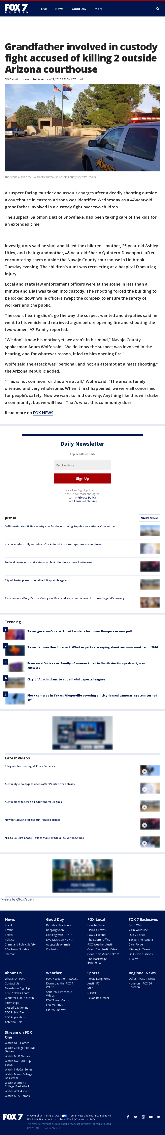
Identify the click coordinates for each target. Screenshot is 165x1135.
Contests (52, 949)
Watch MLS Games (17, 1096)
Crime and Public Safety (20, 944)
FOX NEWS (43, 412)
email (158, 1117)
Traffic (9, 930)
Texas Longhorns (98, 978)
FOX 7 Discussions (141, 954)
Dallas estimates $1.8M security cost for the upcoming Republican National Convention (60, 526)
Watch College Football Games (20, 1049)
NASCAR (92, 993)
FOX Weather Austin (100, 944)
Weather (54, 972)
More (98, 9)
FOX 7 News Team (17, 993)
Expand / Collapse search (157, 9)
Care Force (136, 944)
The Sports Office (98, 939)
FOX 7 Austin (12, 79)
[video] (150, 770)
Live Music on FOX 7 (59, 939)
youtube (151, 1117)
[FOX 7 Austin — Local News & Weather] (18, 8)
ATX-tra (133, 959)
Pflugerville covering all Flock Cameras (30, 766)
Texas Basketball (98, 998)
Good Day (55, 919)
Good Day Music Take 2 (103, 954)
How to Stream (97, 925)
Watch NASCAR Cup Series (18, 1062)
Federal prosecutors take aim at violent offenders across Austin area (48, 562)
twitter (135, 1117)
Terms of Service (85, 501)
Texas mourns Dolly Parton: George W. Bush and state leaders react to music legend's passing (64, 598)
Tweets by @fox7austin (17, 899)
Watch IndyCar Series (18, 1069)
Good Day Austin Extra (102, 949)
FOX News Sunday (17, 949)
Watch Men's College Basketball (18, 1076)
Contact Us (12, 983)
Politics (9, 939)
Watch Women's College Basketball (17, 1084)
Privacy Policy (86, 497)
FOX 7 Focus (137, 935)
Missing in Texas (139, 949)
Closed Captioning (16, 1007)
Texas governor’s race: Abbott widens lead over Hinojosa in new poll (79, 631)
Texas (9, 935)
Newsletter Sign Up (17, 988)
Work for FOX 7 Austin (19, 998)
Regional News (142, 972)
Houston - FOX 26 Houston (140, 985)
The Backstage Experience (97, 960)
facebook (128, 1117)
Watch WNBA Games (19, 1091)
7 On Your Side (138, 930)
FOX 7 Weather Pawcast (62, 978)
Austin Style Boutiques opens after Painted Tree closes (40, 784)
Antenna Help (13, 1022)
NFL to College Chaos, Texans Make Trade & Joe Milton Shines (44, 838)
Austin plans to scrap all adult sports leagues (33, 802)
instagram (143, 1117)
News (26, 79)
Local (8, 925)
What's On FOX (15, 978)
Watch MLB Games (17, 1056)
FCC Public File (14, 1012)
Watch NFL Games (17, 1043)
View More (149, 518)
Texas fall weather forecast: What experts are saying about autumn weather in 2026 (92, 647)
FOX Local (96, 919)
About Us (13, 972)
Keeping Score (55, 930)
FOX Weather (54, 1005)
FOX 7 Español (96, 935)
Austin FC (93, 983)
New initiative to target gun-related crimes (32, 820)
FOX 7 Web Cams (57, 1000)
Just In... (12, 517)
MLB (90, 988)
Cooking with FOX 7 (59, 935)
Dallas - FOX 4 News (142, 978)
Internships (12, 1003)
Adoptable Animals (58, 944)
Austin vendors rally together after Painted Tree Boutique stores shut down (53, 544)
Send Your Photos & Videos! (59, 993)
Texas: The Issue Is (141, 939)
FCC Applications (16, 1017)
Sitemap (10, 954)
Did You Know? (56, 1010)
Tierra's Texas (96, 930)
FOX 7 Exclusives (143, 919)
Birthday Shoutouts (58, 925)
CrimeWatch (136, 925)
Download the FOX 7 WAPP (59, 985)
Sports (93, 972)
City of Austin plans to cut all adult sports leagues (36, 580)
